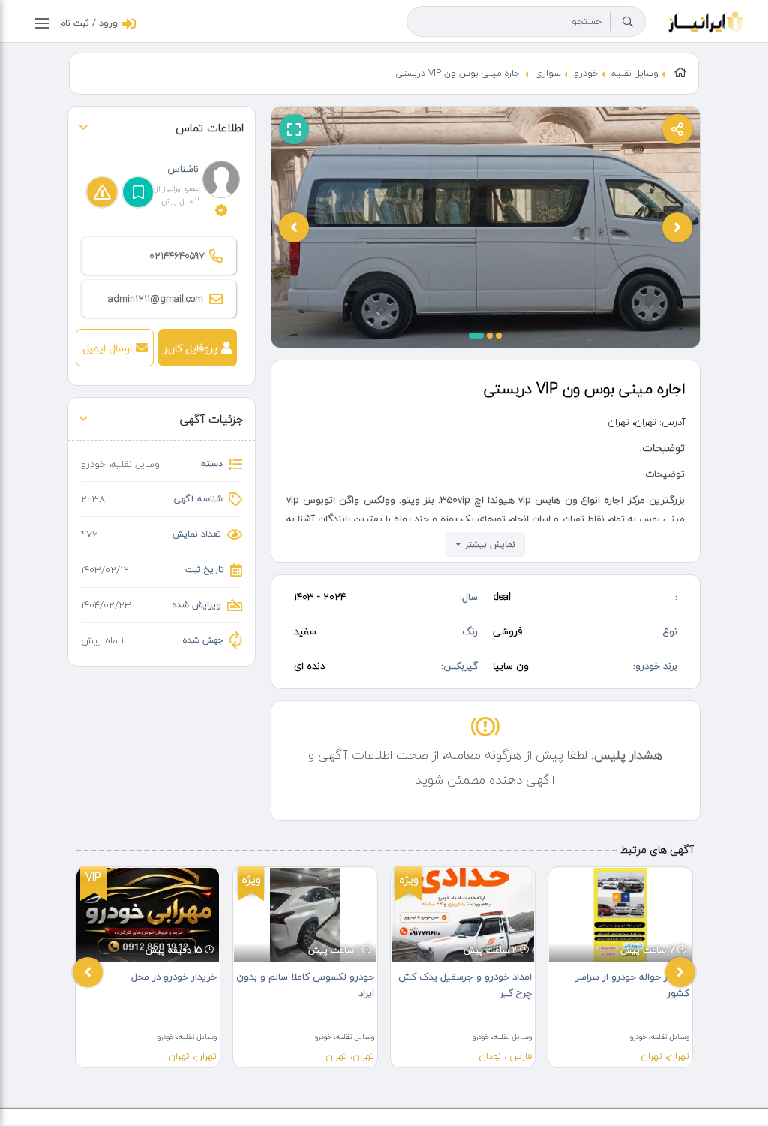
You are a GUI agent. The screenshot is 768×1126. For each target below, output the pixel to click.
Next (680, 972)
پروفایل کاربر (191, 348)
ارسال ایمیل (107, 348)
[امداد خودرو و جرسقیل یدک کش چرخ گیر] (463, 914)
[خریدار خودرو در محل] (148, 914)
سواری (548, 73)
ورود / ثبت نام (89, 23)
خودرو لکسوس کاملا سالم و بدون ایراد (305, 984)
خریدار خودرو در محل (174, 976)
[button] (476, 336)
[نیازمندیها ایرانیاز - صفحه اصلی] (707, 20)
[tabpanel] (147, 967)
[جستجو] (627, 22)
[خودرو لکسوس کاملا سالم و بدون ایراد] (305, 914)
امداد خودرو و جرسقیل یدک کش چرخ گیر (465, 984)
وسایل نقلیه (634, 73)
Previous (88, 972)
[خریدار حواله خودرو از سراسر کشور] (620, 914)
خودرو (586, 73)
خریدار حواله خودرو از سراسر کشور (632, 984)
